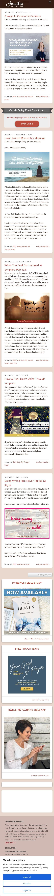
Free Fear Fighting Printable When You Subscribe (27, 117)
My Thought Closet (23, 564)
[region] (27, 876)
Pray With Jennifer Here (40, 700)
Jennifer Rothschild (15, 4)
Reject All (27, 890)
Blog (22, 96)
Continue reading (42, 96)
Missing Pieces (22, 246)
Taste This (13, 363)
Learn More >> (10, 842)
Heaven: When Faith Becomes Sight (36, 639)
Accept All (27, 877)
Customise (27, 884)
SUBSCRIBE (27, 124)
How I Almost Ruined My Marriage (25, 138)
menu (50, 2)
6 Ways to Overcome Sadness (23, 16)
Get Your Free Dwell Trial (40, 775)
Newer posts (44, 575)
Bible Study (16, 96)
